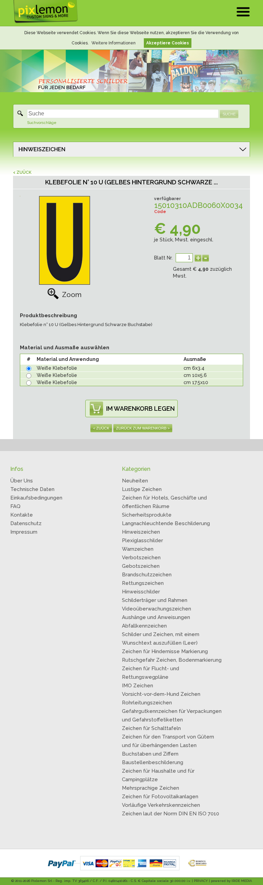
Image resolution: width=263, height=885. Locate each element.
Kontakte (21, 515)
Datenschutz (25, 523)
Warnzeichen (137, 549)
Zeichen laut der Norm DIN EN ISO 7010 (170, 814)
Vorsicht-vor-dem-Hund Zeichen (161, 694)
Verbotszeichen (141, 557)
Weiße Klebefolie (57, 368)
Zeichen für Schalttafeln (151, 728)
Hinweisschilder (141, 592)
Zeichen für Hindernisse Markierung (165, 651)
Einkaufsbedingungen (36, 498)
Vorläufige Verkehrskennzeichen (161, 805)
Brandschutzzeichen (147, 575)
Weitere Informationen (113, 43)
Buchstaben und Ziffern (150, 754)
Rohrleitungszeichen (147, 703)
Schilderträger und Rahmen (154, 600)
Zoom (72, 295)
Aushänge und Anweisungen (156, 617)
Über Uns (21, 481)
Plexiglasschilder (142, 540)
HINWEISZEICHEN (41, 149)
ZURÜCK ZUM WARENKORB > (143, 428)
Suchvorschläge (42, 123)
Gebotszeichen (141, 566)
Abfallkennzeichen (144, 626)
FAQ (15, 506)
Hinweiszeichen (141, 532)
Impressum (23, 532)
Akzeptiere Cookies (167, 43)
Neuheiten (135, 481)
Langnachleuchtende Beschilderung (166, 523)
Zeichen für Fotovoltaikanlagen (160, 796)
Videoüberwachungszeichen (156, 609)
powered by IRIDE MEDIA (231, 881)
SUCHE (229, 114)
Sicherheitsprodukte (147, 515)
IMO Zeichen (137, 686)
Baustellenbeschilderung (152, 762)
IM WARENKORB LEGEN (140, 408)
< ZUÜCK (22, 172)
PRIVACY (201, 881)
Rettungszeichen (143, 583)
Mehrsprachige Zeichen (150, 788)
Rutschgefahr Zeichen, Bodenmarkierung (172, 660)
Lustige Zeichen (142, 489)
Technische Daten (32, 489)
